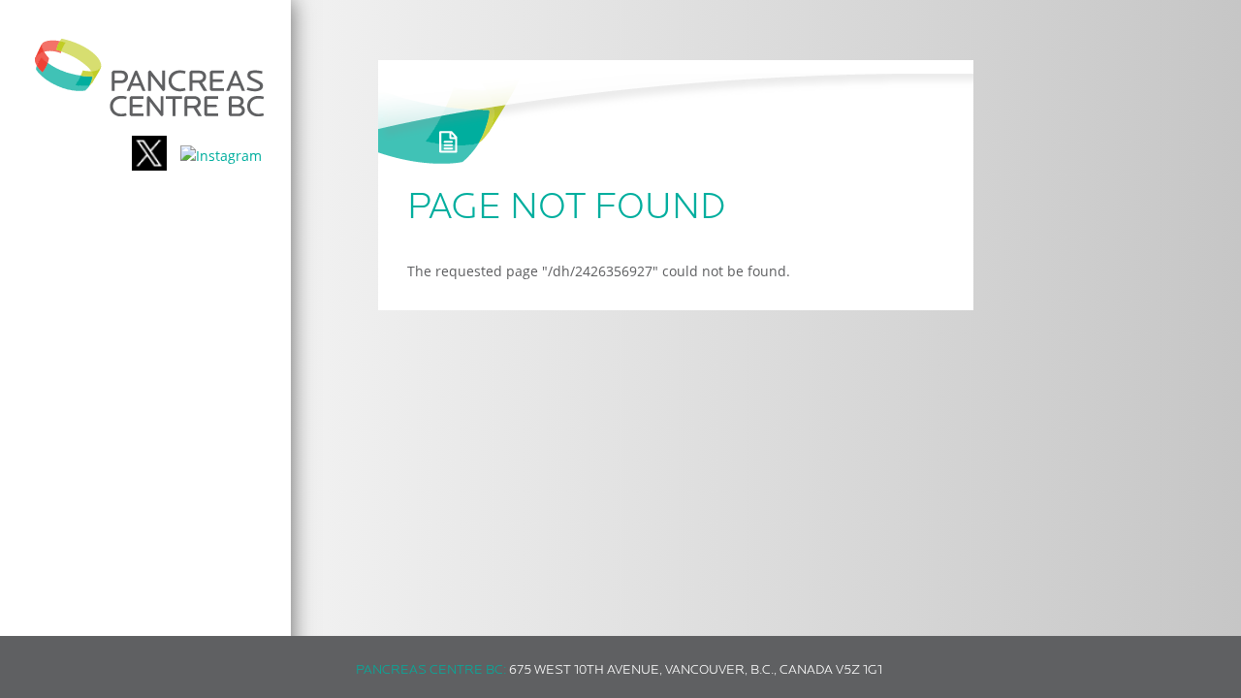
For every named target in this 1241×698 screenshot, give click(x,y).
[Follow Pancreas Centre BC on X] (149, 155)
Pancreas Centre (150, 77)
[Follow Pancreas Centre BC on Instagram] (221, 155)
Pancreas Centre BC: (431, 670)
